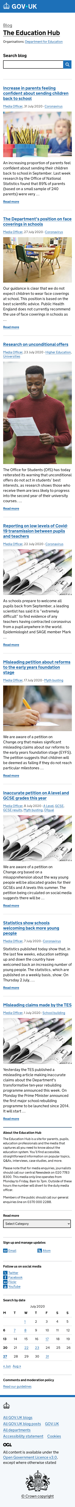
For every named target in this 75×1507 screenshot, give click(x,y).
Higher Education (58, 352)
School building (53, 1013)
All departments (17, 1430)
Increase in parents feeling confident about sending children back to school (36, 93)
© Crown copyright (37, 1496)
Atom (47, 1251)
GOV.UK (52, 1423)
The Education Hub (31, 33)
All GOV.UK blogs (17, 1417)
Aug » (17, 1366)
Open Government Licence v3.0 (30, 1457)
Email (12, 1251)
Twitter (13, 1273)
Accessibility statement (23, 1436)
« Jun (7, 1366)
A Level (48, 806)
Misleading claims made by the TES (37, 1005)
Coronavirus (53, 106)
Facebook (15, 1277)
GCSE (59, 806)
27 (5, 1356)
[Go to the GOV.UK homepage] (20, 6)
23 (37, 1348)
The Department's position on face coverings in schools (37, 221)
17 (47, 1339)
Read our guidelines (17, 1386)
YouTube (14, 1286)
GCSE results (12, 810)
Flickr (12, 1282)
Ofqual (49, 810)
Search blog (15, 55)
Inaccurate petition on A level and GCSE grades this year (36, 795)
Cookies (54, 1436)
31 (47, 1356)
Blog (7, 25)
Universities (11, 356)
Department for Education (44, 42)
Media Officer (12, 106)
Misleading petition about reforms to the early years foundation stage (36, 667)
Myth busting (53, 680)
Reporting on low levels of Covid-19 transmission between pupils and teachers (35, 531)
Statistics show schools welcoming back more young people (31, 928)
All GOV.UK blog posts (22, 1423)
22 (26, 1348)
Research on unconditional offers (35, 344)
